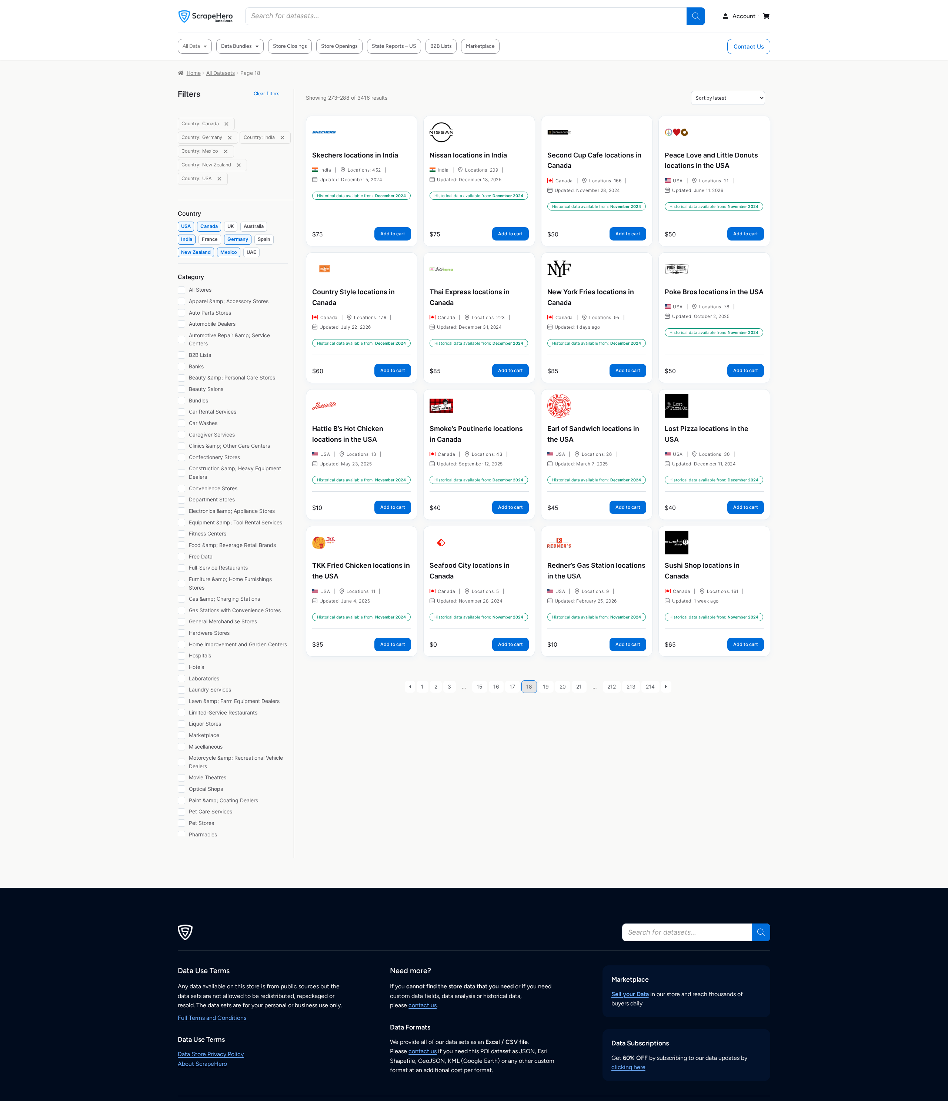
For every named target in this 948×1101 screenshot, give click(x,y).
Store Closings (290, 46)
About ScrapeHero (202, 1063)
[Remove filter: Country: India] (282, 137)
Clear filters (267, 93)
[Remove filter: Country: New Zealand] (238, 165)
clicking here (628, 1067)
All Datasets (220, 73)
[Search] (696, 16)
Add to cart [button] (392, 233)
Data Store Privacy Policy (211, 1054)
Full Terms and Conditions (212, 1017)
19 (546, 686)
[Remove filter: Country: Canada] (226, 124)
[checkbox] (186, 227)
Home (194, 73)
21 (579, 686)
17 (512, 686)
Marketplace (480, 46)
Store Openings (339, 46)
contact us (422, 1005)
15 (480, 686)
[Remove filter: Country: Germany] (229, 137)
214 (650, 686)
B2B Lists (441, 46)
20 (563, 686)
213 (631, 686)
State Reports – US (394, 46)
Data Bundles (236, 46)
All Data (191, 46)
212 (611, 686)
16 (496, 686)
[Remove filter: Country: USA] (219, 178)
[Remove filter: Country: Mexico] (225, 151)
